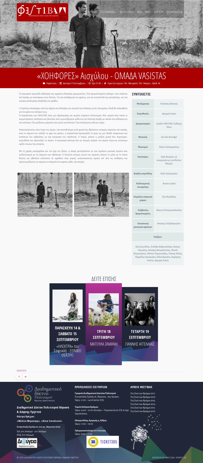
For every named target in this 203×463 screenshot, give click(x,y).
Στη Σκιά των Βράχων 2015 (142, 400)
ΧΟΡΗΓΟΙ (159, 12)
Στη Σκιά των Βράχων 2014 (142, 404)
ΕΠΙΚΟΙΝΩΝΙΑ (174, 12)
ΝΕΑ (139, 12)
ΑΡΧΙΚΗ (92, 12)
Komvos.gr (181, 457)
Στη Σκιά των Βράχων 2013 (142, 408)
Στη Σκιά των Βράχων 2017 (142, 393)
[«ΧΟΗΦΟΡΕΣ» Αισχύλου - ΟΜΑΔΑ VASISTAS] (45, 195)
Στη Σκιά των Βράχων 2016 (142, 397)
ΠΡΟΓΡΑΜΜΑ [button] (107, 12)
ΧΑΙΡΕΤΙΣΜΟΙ (127, 12)
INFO (148, 12)
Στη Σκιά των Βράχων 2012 (142, 411)
